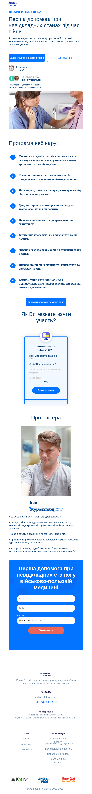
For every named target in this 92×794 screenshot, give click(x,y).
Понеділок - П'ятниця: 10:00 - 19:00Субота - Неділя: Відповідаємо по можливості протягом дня (45, 715)
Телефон (20, 615)
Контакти (27, 749)
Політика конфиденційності (58, 743)
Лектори (26, 738)
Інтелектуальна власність (58, 748)
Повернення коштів (58, 754)
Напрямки (26, 744)
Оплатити (46, 630)
